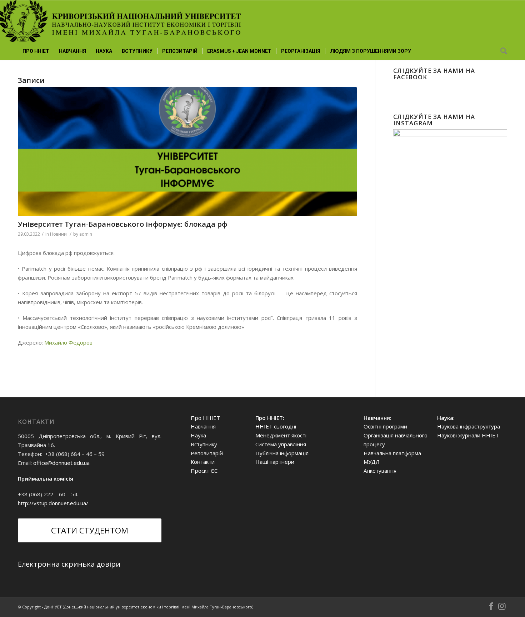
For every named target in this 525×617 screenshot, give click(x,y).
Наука (198, 435)
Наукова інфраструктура (468, 426)
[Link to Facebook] (491, 606)
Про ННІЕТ (205, 417)
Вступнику (204, 444)
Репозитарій (207, 453)
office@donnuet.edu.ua (61, 462)
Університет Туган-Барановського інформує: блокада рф (122, 224)
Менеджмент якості (280, 435)
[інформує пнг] (187, 151)
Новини (58, 234)
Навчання (203, 426)
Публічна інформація (282, 453)
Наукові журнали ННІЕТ (468, 435)
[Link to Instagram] (501, 606)
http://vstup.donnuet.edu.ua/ (53, 503)
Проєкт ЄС (204, 470)
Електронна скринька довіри (69, 564)
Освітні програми (385, 426)
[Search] (501, 51)
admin (85, 234)
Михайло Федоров (68, 342)
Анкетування (380, 470)
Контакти (203, 461)
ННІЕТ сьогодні (275, 426)
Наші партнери (274, 461)
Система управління (280, 444)
